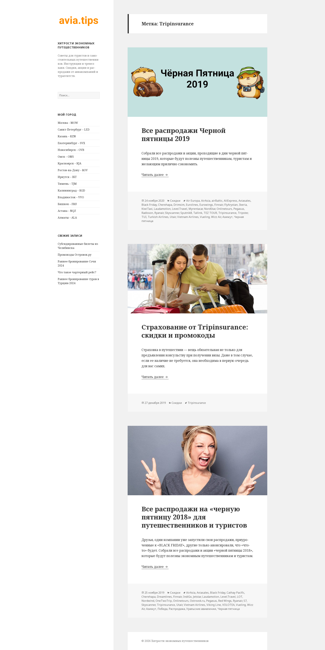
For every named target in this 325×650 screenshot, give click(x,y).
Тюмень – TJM (67, 184)
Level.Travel (179, 209)
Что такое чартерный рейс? (77, 272)
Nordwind (148, 601)
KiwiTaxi (147, 209)
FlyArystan (231, 205)
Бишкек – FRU (67, 204)
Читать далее (155, 175)
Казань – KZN (67, 136)
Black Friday (149, 205)
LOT (239, 597)
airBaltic (217, 201)
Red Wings (225, 601)
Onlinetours (224, 209)
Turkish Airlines (158, 217)
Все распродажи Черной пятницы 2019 (184, 134)
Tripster (243, 213)
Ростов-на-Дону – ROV (73, 170)
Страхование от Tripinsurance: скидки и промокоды (195, 330)
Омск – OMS (66, 156)
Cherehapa (165, 205)
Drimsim (179, 205)
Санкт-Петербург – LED (73, 129)
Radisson (147, 213)
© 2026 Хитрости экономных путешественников (175, 641)
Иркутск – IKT (67, 177)
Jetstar (197, 597)
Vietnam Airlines (188, 217)
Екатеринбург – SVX (71, 143)
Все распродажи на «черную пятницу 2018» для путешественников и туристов (194, 516)
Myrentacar (196, 209)
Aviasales (245, 201)
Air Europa (193, 201)
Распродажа (177, 609)
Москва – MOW (68, 123)
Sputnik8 (186, 213)
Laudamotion (162, 209)
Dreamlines (164, 597)
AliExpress (230, 201)
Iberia (243, 205)
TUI (144, 217)
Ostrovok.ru (197, 601)
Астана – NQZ (67, 211)
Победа (162, 609)
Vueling (205, 217)
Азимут (227, 217)
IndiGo (187, 597)
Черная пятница (229, 609)
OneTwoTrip (164, 601)
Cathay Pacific (235, 592)
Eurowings (206, 205)
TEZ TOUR (210, 213)
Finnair (218, 205)
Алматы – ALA (67, 217)
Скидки (175, 201)
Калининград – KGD (71, 190)
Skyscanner (172, 213)
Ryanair (159, 213)
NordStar (209, 209)
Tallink (197, 213)
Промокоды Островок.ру (74, 255)
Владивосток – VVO (71, 197)
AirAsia (205, 201)
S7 (245, 601)
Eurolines (192, 205)
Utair (173, 217)
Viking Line (214, 605)
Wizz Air (216, 217)
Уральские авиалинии (201, 609)
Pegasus (238, 209)
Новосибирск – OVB (71, 150)
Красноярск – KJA (69, 163)
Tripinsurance (227, 213)
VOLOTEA (228, 605)
